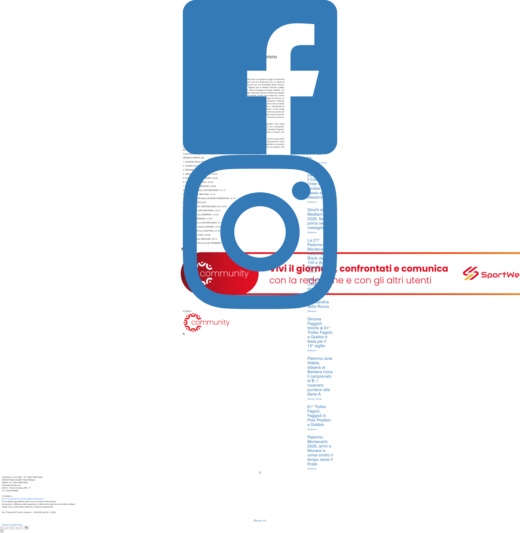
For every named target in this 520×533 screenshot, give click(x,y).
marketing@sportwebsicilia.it (32, 498)
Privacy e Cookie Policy (12, 524)
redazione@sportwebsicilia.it (25, 496)
